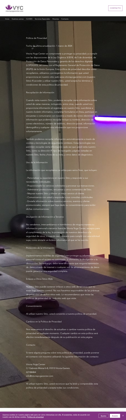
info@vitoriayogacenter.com (39, 376)
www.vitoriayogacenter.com (73, 77)
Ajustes (103, 416)
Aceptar (115, 416)
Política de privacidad (35, 417)
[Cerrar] (123, 416)
